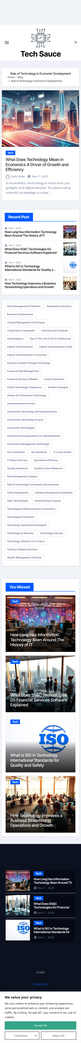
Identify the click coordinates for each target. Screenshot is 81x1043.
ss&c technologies (17, 500)
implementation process (21, 403)
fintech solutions (54, 379)
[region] (40, 1017)
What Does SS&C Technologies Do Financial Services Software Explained (31, 250)
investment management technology (28, 444)
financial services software (22, 379)
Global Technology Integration (24, 387)
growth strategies (58, 387)
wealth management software (24, 557)
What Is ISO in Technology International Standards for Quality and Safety (31, 269)
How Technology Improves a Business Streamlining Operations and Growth (30, 285)
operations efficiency (46, 460)
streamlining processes (47, 500)
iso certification (16, 452)
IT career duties (62, 452)
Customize (20, 1035)
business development (20, 314)
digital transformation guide (55, 346)
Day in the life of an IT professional (50, 338)
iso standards (39, 452)
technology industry (51, 533)
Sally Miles (18, 176)
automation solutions (59, 306)
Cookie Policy (40, 984)
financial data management (23, 371)
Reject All (58, 1035)
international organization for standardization (33, 436)
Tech (10, 153)
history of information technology (26, 395)
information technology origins (25, 419)
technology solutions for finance (26, 541)
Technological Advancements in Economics (31, 508)
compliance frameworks (21, 330)
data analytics (15, 338)
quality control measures (48, 468)
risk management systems (22, 476)
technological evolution (20, 517)
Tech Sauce (41, 53)
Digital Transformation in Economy (27, 354)
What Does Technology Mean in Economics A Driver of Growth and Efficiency (37, 164)
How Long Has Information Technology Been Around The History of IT (31, 233)
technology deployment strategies (27, 525)
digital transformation (20, 346)
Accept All (40, 1025)
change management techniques (26, 322)
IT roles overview (17, 460)
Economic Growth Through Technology (28, 363)
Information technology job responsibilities (32, 411)
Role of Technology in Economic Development (33, 484)
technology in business (20, 533)
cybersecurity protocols (54, 330)
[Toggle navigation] (7, 42)
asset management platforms (23, 306)
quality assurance (17, 468)
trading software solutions (22, 549)
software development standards (54, 492)
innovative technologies (21, 427)
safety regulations (17, 492)
